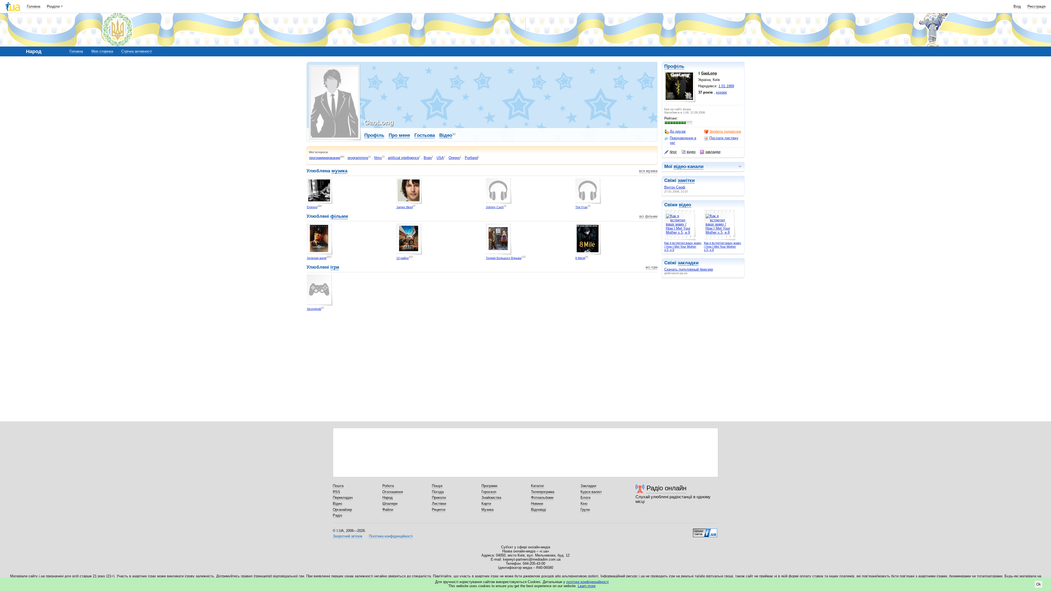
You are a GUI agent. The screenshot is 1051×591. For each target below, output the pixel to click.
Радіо (337, 515)
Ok (1038, 584)
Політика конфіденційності (391, 536)
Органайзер (342, 510)
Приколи (439, 498)
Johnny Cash (495, 207)
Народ (387, 498)
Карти (486, 504)
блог (673, 152)
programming (358, 158)
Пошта (338, 486)
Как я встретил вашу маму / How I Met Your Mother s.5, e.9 (682, 246)
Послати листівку (723, 138)
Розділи (53, 6)
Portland (471, 158)
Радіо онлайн (666, 488)
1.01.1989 (726, 86)
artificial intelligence (403, 158)
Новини (537, 504)
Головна (33, 6)
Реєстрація (1036, 6)
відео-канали (688, 166)
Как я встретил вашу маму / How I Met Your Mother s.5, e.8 (722, 246)
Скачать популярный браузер (688, 269)
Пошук (437, 486)
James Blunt (404, 207)
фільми (339, 216)
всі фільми (648, 216)
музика (339, 170)
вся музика (648, 171)
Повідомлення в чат (683, 140)
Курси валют (591, 492)
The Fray (581, 207)
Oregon (454, 158)
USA (440, 158)
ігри (334, 267)
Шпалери (389, 504)
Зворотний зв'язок (347, 536)
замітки (686, 180)
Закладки (588, 486)
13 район (402, 258)
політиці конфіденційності (587, 582)
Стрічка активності (136, 51)
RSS (336, 492)
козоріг (721, 92)
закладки (712, 152)
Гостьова (424, 135)
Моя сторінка (102, 51)
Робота (388, 486)
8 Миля (580, 258)
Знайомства (491, 498)
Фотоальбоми (542, 498)
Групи (585, 510)
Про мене (399, 135)
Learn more (587, 586)
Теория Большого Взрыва (503, 258)
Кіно (584, 504)
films (378, 158)
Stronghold (314, 309)
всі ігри (651, 267)
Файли (387, 510)
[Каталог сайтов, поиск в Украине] (705, 531)
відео (691, 152)
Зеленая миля (317, 258)
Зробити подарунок (725, 131)
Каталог (537, 486)
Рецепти (438, 510)
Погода (438, 492)
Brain (428, 158)
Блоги (585, 498)
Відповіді (538, 510)
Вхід (1017, 6)
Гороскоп (488, 492)
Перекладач (343, 498)
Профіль (674, 66)
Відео (445, 135)
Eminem (312, 207)
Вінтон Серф (674, 187)
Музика (487, 510)
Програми (489, 486)
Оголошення (392, 492)
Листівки (439, 504)
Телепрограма (542, 492)
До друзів (678, 131)
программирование (324, 158)
